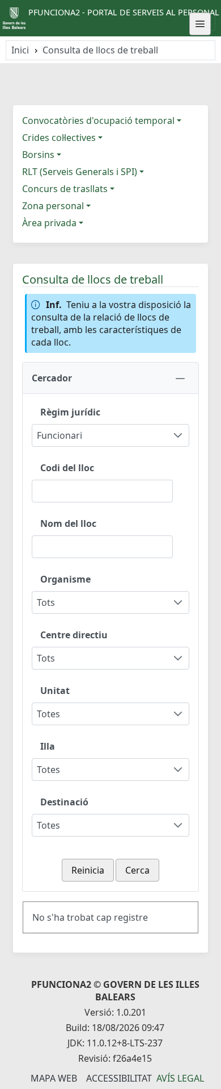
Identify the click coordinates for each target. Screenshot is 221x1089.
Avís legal (180, 1078)
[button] (110, 378)
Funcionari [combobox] (59, 435)
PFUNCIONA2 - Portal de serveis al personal (123, 12)
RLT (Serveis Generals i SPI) (79, 171)
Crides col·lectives (59, 137)
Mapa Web (54, 1078)
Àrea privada (49, 223)
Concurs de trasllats (65, 188)
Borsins (38, 154)
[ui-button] (200, 24)
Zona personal (53, 205)
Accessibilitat (119, 1078)
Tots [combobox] (46, 602)
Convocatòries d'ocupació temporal (98, 120)
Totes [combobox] (48, 714)
